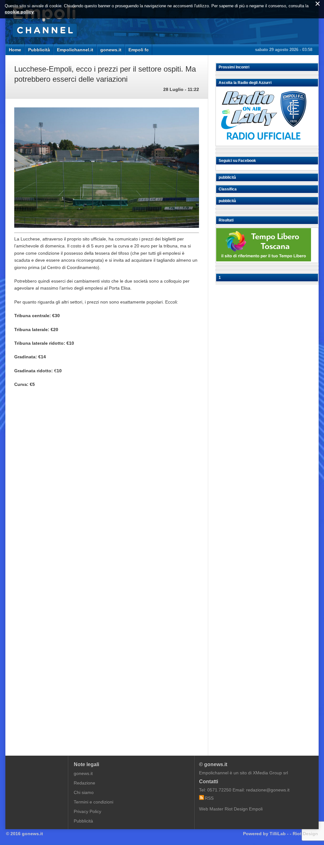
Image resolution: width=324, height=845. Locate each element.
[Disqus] (106, 488)
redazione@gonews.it (268, 789)
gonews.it (111, 49)
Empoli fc (138, 49)
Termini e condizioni (93, 801)
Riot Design (305, 833)
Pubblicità (39, 49)
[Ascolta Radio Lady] (263, 142)
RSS (209, 798)
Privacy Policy (87, 811)
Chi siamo (84, 792)
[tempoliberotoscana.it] (263, 259)
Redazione (84, 782)
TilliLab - (279, 833)
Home (15, 49)
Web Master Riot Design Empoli (231, 808)
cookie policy (19, 11)
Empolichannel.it (75, 49)
